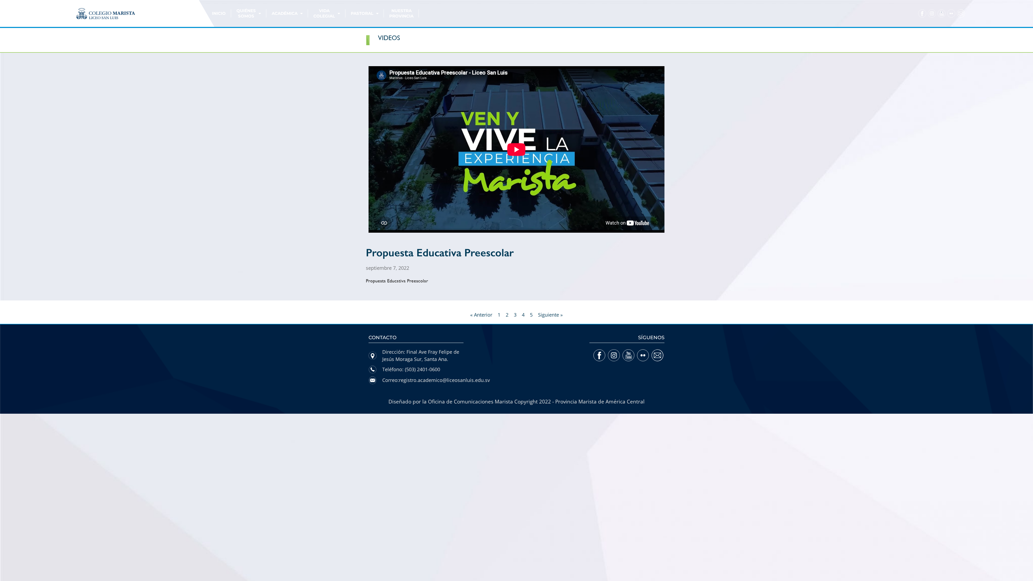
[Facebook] (922, 13)
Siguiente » (550, 314)
